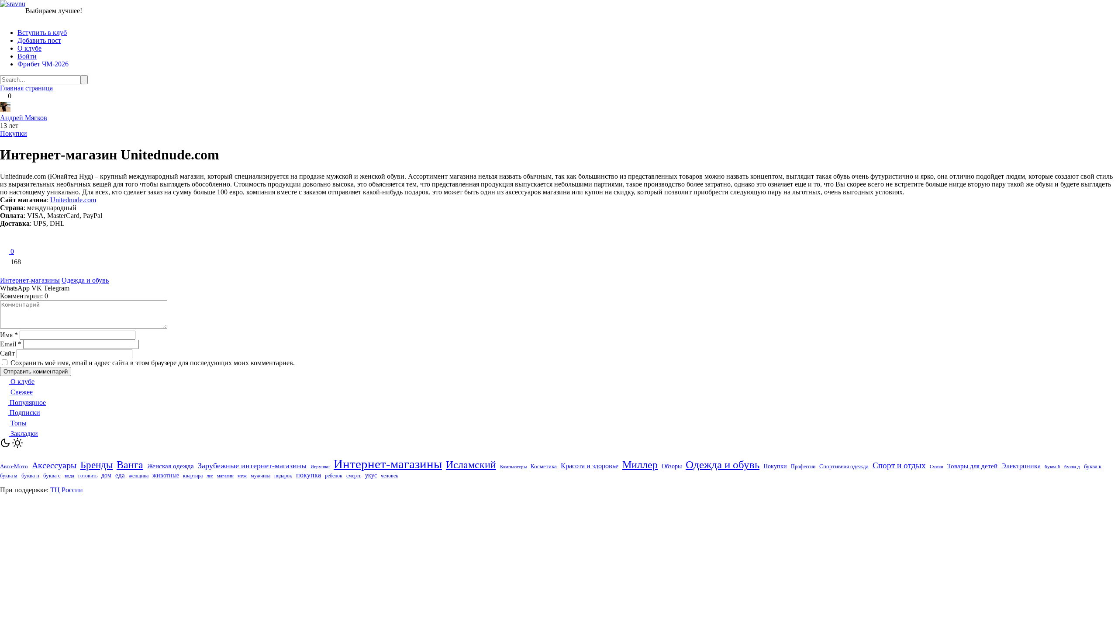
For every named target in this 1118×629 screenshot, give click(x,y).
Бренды (96, 464)
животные (165, 475)
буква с (52, 475)
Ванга (130, 464)
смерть (353, 476)
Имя (9, 335)
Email (10, 344)
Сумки (936, 466)
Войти (27, 56)
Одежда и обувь (85, 280)
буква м (8, 476)
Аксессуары (54, 465)
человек (389, 476)
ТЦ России (66, 490)
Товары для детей (972, 466)
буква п (30, 475)
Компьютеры (513, 466)
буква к (1092, 466)
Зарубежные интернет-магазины (252, 465)
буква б (1052, 466)
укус (371, 475)
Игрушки (320, 466)
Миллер (640, 464)
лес (210, 475)
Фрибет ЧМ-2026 (43, 64)
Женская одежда (170, 466)
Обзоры (672, 466)
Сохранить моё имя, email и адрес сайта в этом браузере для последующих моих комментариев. (152, 362)
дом (106, 475)
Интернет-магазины (30, 280)
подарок (283, 476)
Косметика (544, 466)
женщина (138, 476)
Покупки (13, 133)
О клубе (29, 48)
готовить (87, 476)
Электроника (1021, 466)
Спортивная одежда (844, 466)
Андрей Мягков (23, 117)
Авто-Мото (14, 466)
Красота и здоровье (589, 466)
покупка (308, 475)
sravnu (16, 3)
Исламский (471, 464)
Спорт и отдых (899, 465)
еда (120, 475)
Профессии (803, 466)
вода (69, 475)
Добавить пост (39, 40)
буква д (1072, 466)
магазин (225, 475)
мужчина (260, 476)
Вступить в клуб (42, 32)
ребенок (333, 476)
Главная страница (26, 88)
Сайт (7, 353)
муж (242, 475)
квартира (193, 476)
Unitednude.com (73, 200)
